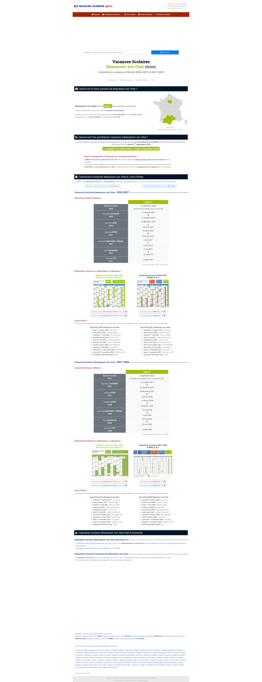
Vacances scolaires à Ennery (166, 657)
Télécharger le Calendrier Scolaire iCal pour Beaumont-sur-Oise (96, 548)
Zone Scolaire (112, 80)
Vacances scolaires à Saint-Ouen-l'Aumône (134, 660)
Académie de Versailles (115, 110)
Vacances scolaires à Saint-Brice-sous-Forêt (90, 665)
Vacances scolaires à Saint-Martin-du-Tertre (127, 655)
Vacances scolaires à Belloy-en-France (114, 652)
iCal (152, 80)
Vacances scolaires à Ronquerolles (150, 662)
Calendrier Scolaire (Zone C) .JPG (108, 315)
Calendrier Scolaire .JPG (152, 315)
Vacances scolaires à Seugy (153, 655)
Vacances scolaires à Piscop (173, 662)
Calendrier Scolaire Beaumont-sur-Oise (102, 186)
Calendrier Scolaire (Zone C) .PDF (108, 311)
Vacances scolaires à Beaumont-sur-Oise (89, 650)
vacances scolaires (98, 141)
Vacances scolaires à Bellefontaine (87, 652)
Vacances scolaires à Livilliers (108, 660)
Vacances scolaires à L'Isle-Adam (143, 657)
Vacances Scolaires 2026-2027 (88, 636)
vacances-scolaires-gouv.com (128, 680)
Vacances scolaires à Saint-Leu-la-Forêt (164, 660)
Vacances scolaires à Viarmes (174, 655)
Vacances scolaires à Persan (127, 662)
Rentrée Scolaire (163, 14)
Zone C (107, 106)
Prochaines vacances (126, 80)
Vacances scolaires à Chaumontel (140, 652)
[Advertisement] (131, 33)
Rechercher (166, 52)
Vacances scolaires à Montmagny (119, 665)
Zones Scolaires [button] (146, 14)
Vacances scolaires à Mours (114, 650)
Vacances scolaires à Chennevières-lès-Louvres (101, 667)
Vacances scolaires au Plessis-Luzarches (89, 657)
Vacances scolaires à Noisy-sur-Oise (97, 655)
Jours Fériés (131, 14)
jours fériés (109, 181)
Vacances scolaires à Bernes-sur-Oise (103, 662)
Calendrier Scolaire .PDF (152, 311)
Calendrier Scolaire (142, 80)
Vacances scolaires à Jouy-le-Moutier (117, 657)
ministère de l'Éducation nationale (145, 678)
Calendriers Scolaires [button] (112, 14)
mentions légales (143, 680)
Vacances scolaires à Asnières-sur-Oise (139, 650)
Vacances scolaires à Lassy (162, 652)
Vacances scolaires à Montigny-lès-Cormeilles (148, 665)
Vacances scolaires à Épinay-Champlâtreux (169, 650)
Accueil (97, 14)
